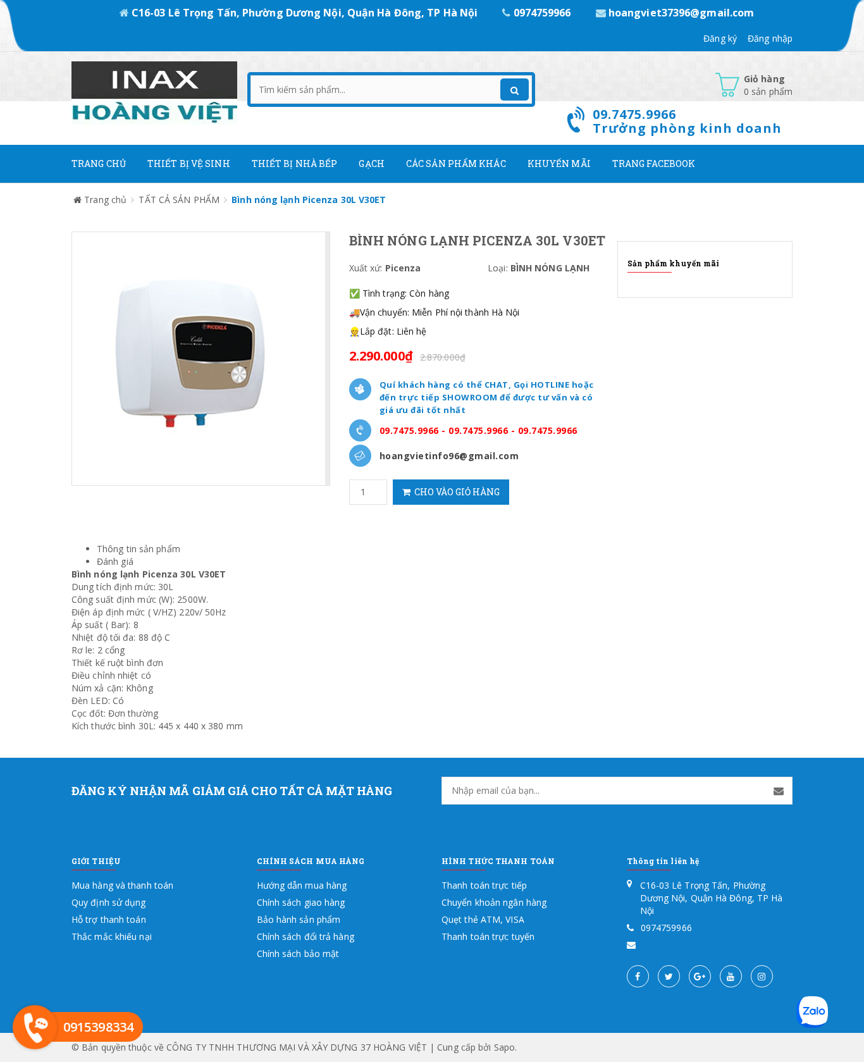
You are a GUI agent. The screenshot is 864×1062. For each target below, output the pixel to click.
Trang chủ (98, 163)
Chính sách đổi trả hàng (305, 936)
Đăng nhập (770, 38)
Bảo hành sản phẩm (299, 919)
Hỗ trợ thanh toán (108, 919)
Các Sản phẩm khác (456, 163)
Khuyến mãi (559, 163)
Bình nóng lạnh (105, 574)
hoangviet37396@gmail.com (680, 13)
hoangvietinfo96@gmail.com (449, 456)
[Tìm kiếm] (514, 89)
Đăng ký (720, 38)
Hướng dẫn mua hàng (302, 885)
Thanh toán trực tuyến (487, 936)
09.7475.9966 (409, 430)
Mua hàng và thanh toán (122, 885)
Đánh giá (115, 561)
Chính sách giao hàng (301, 902)
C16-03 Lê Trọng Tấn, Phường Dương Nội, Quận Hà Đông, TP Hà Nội (304, 13)
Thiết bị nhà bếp (295, 163)
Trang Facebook (653, 163)
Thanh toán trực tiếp (484, 885)
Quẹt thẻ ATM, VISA (482, 919)
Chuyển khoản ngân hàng (493, 902)
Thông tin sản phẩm (138, 549)
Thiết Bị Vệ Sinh (188, 163)
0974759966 (541, 13)
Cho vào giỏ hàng (455, 492)
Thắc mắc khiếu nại (111, 936)
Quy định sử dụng (108, 902)
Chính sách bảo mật (298, 954)
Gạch (371, 163)
